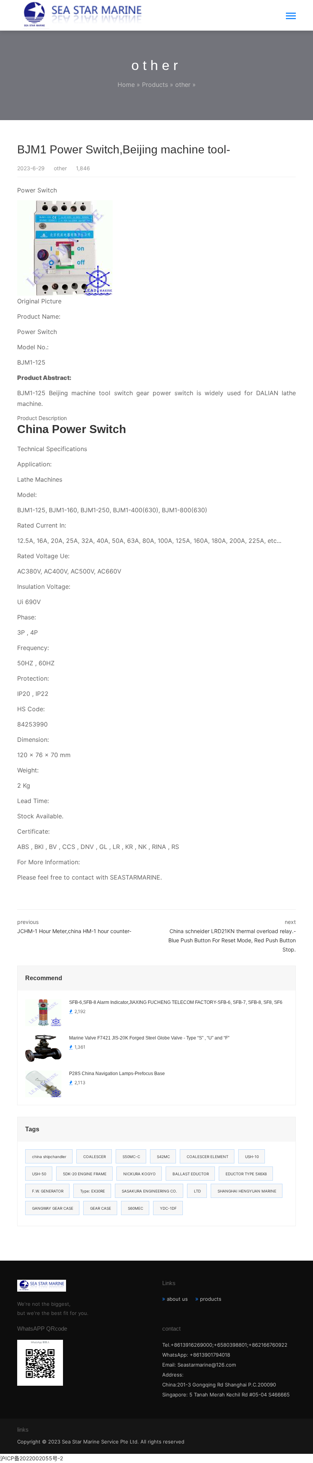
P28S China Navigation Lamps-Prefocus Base (117, 1073)
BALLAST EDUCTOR (191, 1173)
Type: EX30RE (92, 1191)
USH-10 (252, 1156)
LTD (197, 1191)
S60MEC (135, 1208)
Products (155, 84)
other (182, 84)
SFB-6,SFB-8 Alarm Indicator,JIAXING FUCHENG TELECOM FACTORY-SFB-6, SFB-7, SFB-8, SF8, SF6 (175, 1002)
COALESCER (94, 1156)
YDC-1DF (168, 1208)
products (210, 1299)
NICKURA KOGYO (139, 1173)
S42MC (163, 1156)
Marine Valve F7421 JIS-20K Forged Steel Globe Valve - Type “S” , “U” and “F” (149, 1038)
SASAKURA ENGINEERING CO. (149, 1191)
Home (126, 84)
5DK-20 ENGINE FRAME (84, 1173)
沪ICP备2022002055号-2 (31, 1458)
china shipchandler (49, 1156)
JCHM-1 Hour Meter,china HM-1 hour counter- (74, 931)
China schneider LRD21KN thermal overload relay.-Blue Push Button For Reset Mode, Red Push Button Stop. (232, 940)
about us (177, 1299)
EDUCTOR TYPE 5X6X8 (246, 1173)
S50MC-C (131, 1156)
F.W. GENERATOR (47, 1191)
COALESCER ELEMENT (207, 1156)
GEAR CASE (100, 1208)
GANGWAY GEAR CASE (52, 1208)
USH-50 (39, 1173)
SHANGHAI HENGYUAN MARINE (247, 1191)
